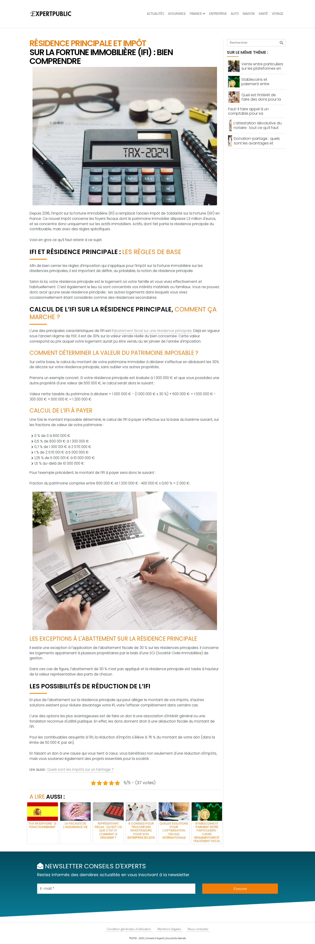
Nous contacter (198, 928)
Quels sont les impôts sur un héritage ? (80, 769)
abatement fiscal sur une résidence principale (152, 330)
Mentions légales (169, 928)
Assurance (177, 13)
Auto (235, 13)
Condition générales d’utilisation (129, 928)
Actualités (155, 13)
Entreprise (218, 13)
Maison (249, 13)
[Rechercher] (281, 42)
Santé (263, 13)
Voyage (277, 13)
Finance (196, 13)
